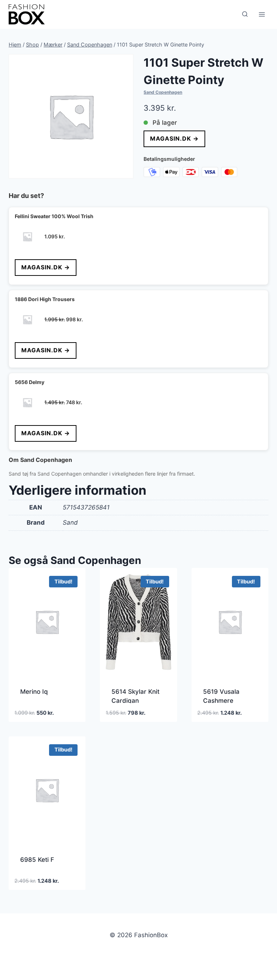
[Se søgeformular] (244, 14)
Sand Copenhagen (163, 92)
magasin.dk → (174, 138)
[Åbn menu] (261, 14)
